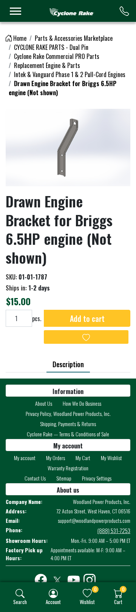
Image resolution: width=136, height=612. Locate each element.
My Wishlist (111, 458)
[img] (20, 593)
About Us (43, 403)
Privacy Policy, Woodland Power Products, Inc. (68, 413)
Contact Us (35, 478)
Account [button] (53, 601)
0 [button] (95, 589)
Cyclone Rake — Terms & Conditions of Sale (68, 434)
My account (25, 458)
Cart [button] (118, 601)
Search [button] (20, 601)
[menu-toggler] (15, 11)
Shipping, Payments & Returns (68, 424)
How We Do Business (82, 403)
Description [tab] (68, 364)
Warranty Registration (68, 468)
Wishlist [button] (87, 601)
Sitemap (63, 478)
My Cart (83, 458)
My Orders (55, 458)
